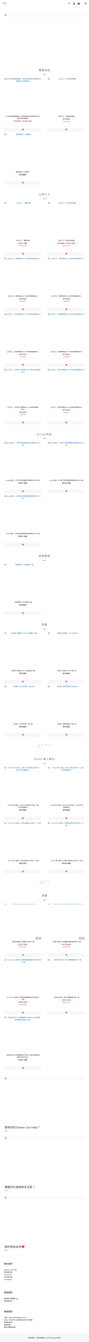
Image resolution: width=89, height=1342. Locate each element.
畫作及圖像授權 (9, 1327)
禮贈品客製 (8, 1322)
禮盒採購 (7, 1325)
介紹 (15, 1270)
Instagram (8, 1279)
